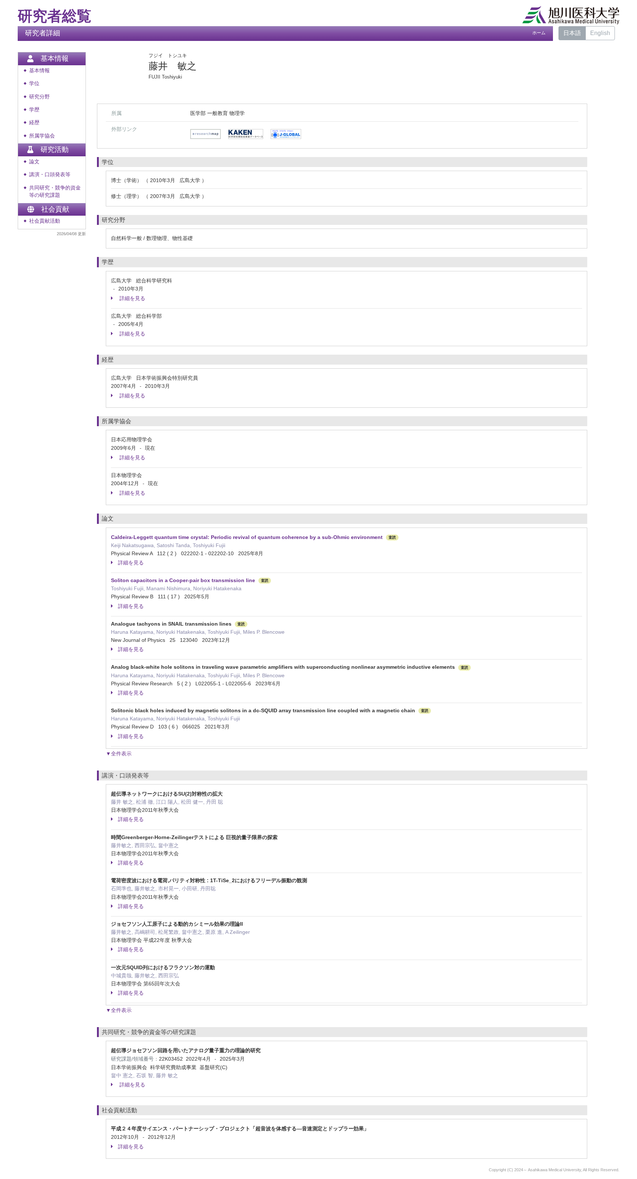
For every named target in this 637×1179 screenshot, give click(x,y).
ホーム (539, 32)
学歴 (34, 109)
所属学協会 (42, 136)
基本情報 (39, 70)
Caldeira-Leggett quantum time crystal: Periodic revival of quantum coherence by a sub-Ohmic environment (247, 537)
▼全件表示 (119, 754)
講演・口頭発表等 (49, 174)
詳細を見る (131, 298)
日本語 (572, 33)
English (600, 33)
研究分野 (39, 97)
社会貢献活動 (44, 221)
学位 (34, 83)
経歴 (34, 122)
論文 (34, 161)
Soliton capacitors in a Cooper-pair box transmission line (183, 580)
